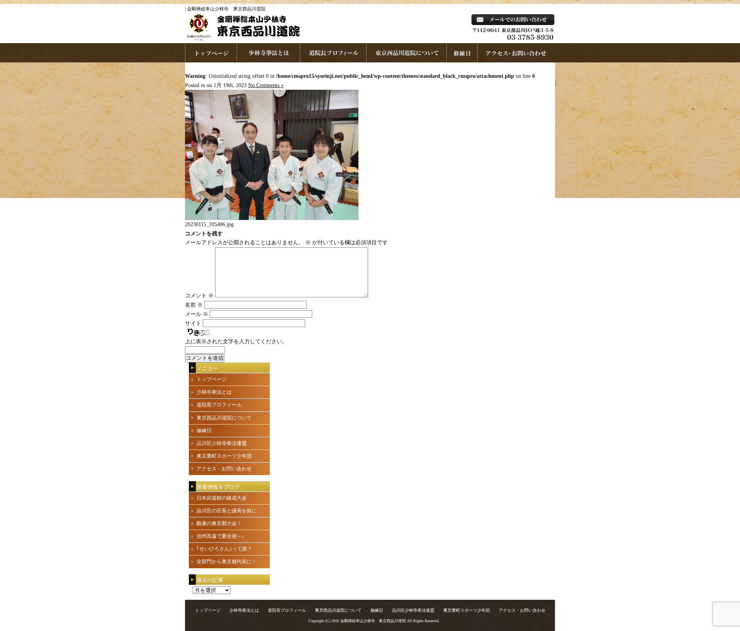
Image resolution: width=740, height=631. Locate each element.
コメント (199, 296)
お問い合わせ (516, 52)
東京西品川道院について (407, 52)
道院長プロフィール (333, 52)
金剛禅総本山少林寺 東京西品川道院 (373, 621)
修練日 (204, 430)
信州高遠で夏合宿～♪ (220, 536)
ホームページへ (211, 52)
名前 (194, 305)
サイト (193, 323)
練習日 (462, 52)
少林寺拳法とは (268, 52)
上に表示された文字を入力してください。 (236, 341)
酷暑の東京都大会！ (219, 523)
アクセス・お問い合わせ (224, 469)
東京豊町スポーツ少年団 (224, 456)
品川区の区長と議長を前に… (229, 511)
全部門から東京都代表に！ (227, 561)
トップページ (212, 379)
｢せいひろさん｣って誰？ (224, 549)
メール (196, 314)
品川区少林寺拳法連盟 (222, 443)
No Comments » (266, 85)
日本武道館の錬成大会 (222, 498)
